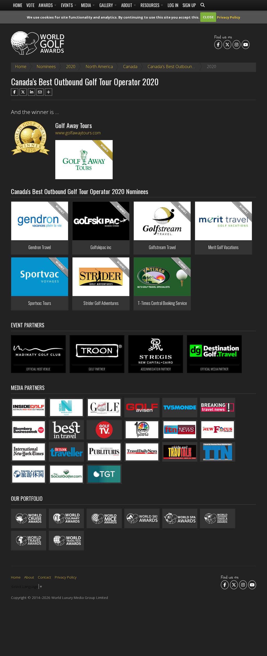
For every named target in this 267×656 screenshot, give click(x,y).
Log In (173, 5)
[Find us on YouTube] (246, 44)
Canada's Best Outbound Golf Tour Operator (189, 66)
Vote (30, 5)
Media (86, 5)
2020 (70, 66)
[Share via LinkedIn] (31, 92)
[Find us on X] (227, 44)
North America (99, 66)
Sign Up (189, 5)
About (127, 5)
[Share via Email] (40, 92)
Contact (44, 577)
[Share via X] (23, 92)
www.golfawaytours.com (78, 133)
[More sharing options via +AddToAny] (48, 92)
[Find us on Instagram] (236, 44)
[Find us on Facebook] (218, 44)
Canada (130, 66)
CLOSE (208, 17)
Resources (150, 5)
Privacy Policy (228, 17)
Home (17, 5)
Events (67, 5)
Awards (46, 5)
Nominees (46, 66)
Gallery (106, 5)
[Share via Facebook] (14, 92)
